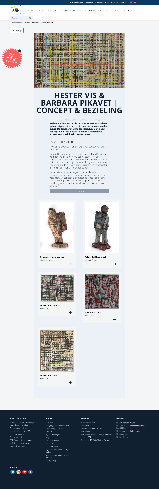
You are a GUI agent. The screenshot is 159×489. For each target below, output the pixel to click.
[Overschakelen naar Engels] (135, 2)
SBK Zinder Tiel (122, 437)
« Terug (17, 30)
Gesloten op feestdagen (55, 428)
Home (31, 10)
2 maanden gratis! (102, 2)
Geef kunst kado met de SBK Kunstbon (12, 57)
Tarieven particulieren (18, 428)
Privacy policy (51, 460)
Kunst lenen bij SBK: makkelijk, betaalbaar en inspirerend (22, 423)
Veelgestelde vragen (18, 446)
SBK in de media (52, 440)
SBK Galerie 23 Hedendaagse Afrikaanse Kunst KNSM (132, 427)
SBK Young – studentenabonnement (24, 440)
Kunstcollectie (47, 10)
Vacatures (50, 443)
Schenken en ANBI (53, 446)
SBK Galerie (85, 431)
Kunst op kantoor (90, 10)
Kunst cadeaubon (88, 422)
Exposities (112, 10)
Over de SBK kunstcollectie (91, 428)
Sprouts (127, 10)
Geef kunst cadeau (77, 2)
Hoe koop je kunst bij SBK (20, 431)
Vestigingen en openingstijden (57, 425)
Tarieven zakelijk (16, 437)
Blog (47, 437)
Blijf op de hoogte (53, 434)
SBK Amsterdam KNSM (125, 423)
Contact (124, 2)
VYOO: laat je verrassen (19, 443)
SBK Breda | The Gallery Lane (128, 431)
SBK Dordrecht (122, 434)
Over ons (89, 2)
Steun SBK (114, 2)
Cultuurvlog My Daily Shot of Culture (95, 440)
